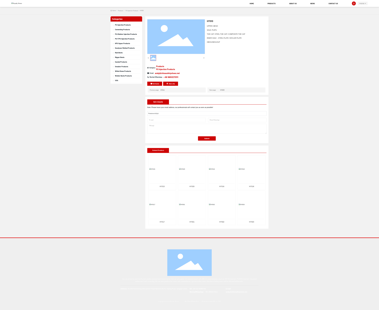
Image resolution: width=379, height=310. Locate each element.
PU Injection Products (132, 10)
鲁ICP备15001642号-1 (192, 301)
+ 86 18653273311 (171, 77)
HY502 (221, 222)
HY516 (221, 186)
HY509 (222, 90)
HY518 (251, 186)
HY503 (251, 222)
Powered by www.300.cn (209, 301)
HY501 (192, 222)
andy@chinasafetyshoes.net (167, 73)
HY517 (162, 222)
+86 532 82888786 (199, 289)
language (361, 3)
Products (120, 10)
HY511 (162, 90)
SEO (219, 301)
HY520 (192, 186)
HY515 (162, 186)
